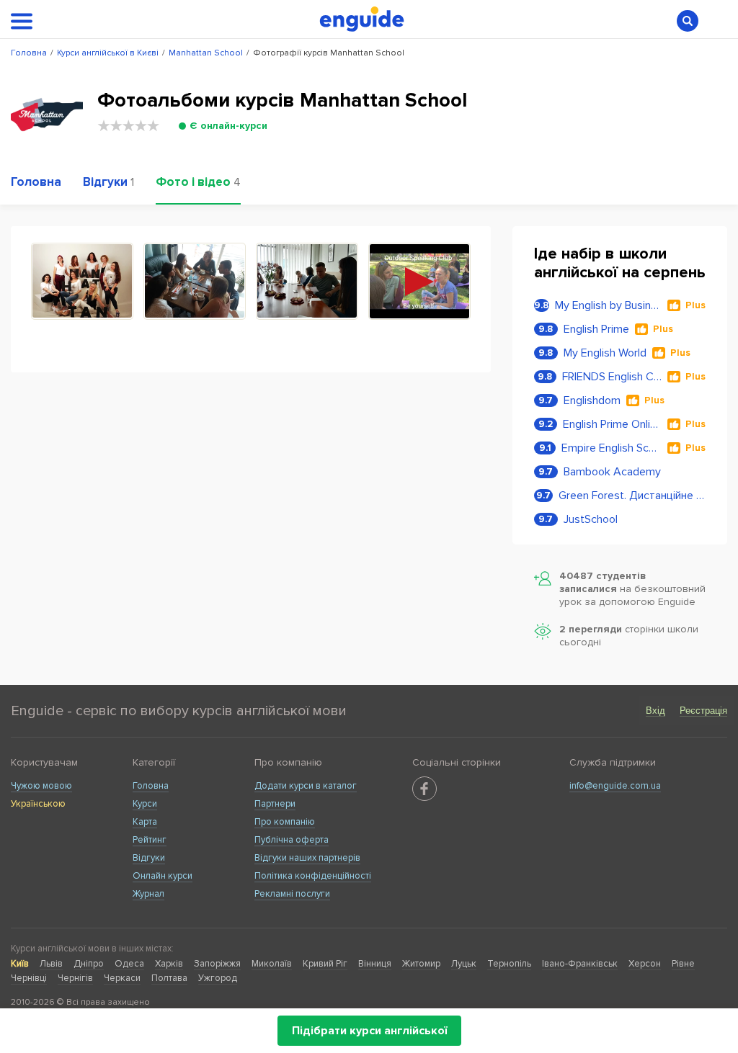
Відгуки (149, 858)
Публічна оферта (291, 840)
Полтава (169, 978)
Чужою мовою (41, 786)
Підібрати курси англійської (369, 1030)
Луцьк (463, 963)
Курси (145, 804)
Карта (145, 822)
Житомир (421, 963)
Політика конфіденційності (312, 876)
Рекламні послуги (292, 894)
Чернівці (29, 978)
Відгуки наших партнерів (307, 858)
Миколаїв (272, 963)
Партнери (274, 804)
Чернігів (75, 978)
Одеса (129, 963)
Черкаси (122, 978)
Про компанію (284, 822)
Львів (51, 963)
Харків (169, 963)
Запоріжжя (217, 963)
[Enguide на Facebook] (424, 788)
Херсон (644, 963)
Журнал (148, 894)
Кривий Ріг (325, 963)
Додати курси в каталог (305, 786)
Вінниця (374, 963)
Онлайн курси (162, 876)
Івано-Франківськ (580, 963)
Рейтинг (149, 840)
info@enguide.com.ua (615, 786)
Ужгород (217, 978)
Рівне (683, 963)
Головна (151, 786)
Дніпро (89, 963)
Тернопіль (509, 963)
